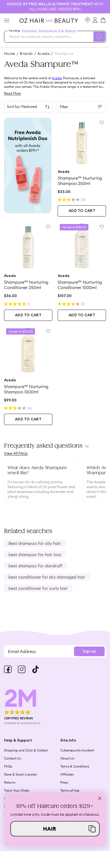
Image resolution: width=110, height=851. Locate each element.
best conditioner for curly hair (38, 588)
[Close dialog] (100, 798)
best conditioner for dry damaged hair (47, 577)
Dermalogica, (47, 30)
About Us (67, 758)
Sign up (89, 651)
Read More (12, 93)
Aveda (57, 78)
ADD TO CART (82, 211)
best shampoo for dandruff (35, 565)
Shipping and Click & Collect (26, 750)
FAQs (8, 766)
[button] (55, 828)
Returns (9, 782)
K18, (61, 30)
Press (64, 782)
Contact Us (12, 758)
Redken (70, 30)
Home (9, 53)
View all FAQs (16, 453)
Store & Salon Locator (20, 774)
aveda (43, 53)
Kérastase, (29, 30)
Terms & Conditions (74, 766)
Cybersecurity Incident (77, 750)
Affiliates (67, 774)
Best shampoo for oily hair (35, 543)
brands (26, 53)
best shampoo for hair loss (35, 554)
